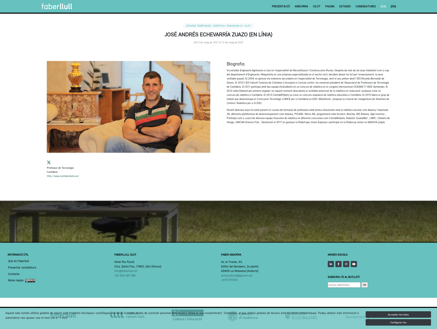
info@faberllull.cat (125, 271)
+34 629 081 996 (125, 275)
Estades (345, 6)
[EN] (393, 6)
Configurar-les (398, 322)
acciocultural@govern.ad (236, 275)
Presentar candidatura (22, 267)
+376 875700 (229, 280)
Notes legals (16, 280)
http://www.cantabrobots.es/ (63, 175)
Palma (330, 6)
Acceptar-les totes (398, 314)
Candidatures (366, 6)
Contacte (13, 274)
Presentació (281, 6)
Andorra (301, 6)
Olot (317, 6)
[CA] (383, 6)
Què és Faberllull (18, 261)
